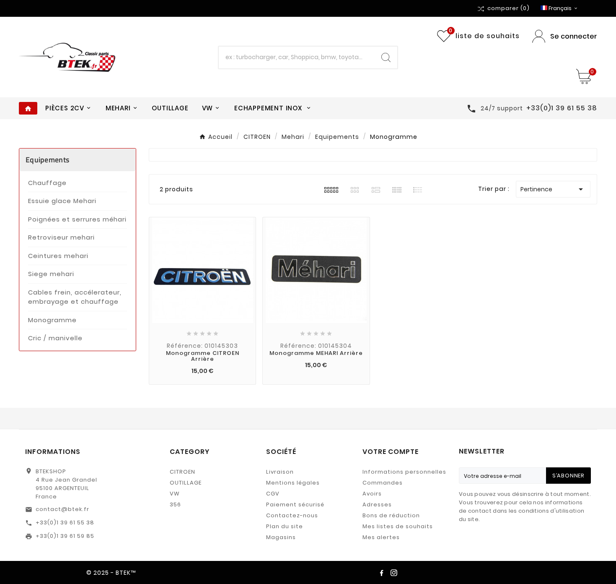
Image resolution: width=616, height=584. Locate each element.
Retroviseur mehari (61, 237)
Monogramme (52, 319)
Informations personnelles (404, 472)
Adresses (377, 504)
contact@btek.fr (62, 509)
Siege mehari (51, 273)
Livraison (280, 472)
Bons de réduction (391, 515)
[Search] (386, 57)
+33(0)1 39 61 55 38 (65, 523)
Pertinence (553, 189)
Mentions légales (293, 483)
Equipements (47, 159)
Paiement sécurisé (295, 504)
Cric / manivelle (55, 338)
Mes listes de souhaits (397, 526)
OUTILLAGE (186, 483)
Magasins (281, 537)
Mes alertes (381, 537)
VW (175, 494)
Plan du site (284, 526)
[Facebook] (381, 572)
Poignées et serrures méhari (77, 219)
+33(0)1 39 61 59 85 (65, 536)
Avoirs (372, 494)
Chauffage (47, 182)
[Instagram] (394, 572)
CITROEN (182, 472)
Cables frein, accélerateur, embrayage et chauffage (75, 297)
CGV (273, 494)
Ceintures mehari (58, 255)
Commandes (382, 483)
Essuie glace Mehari (62, 200)
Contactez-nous (292, 515)
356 (175, 504)
